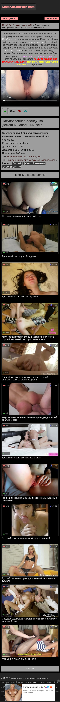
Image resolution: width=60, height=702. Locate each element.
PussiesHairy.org (35, 42)
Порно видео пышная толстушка (24, 156)
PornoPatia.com (13, 50)
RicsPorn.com (9, 39)
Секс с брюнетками (35, 163)
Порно (30, 668)
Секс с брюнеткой (12, 167)
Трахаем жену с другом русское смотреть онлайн (32, 160)
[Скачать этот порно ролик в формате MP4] (25, 111)
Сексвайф (18, 163)
